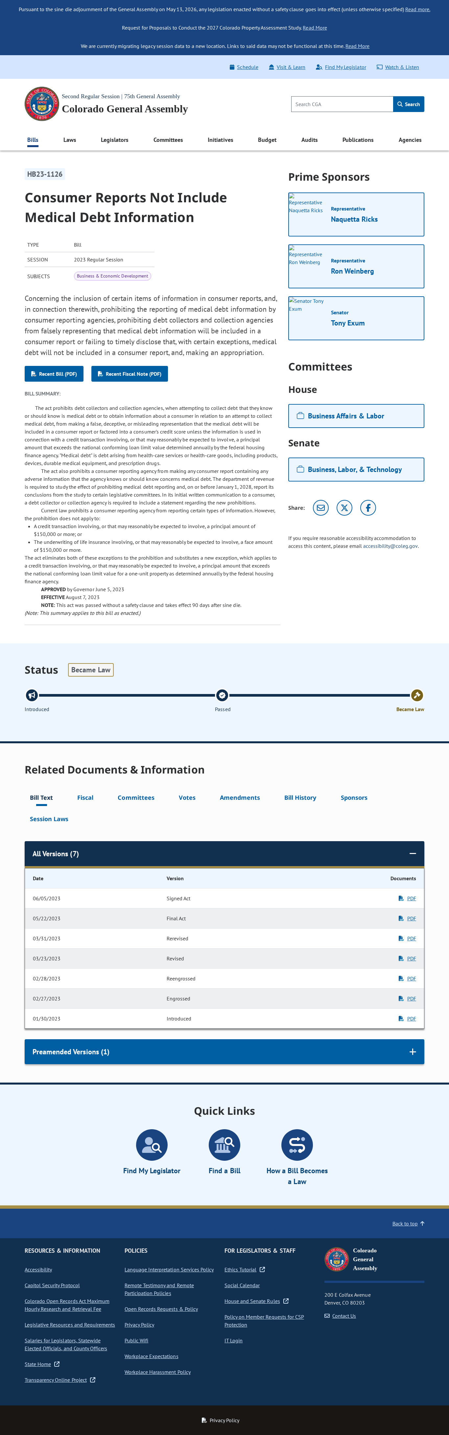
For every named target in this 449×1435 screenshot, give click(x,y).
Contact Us (344, 1315)
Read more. (417, 9)
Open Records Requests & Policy (161, 1309)
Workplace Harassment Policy (158, 1372)
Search (412, 104)
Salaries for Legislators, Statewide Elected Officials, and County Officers (66, 1344)
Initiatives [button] (220, 140)
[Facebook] (368, 508)
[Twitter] (344, 508)
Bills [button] (32, 140)
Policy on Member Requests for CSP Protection (264, 1320)
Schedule (247, 67)
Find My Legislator (345, 67)
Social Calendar (242, 1285)
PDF (411, 898)
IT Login (234, 1340)
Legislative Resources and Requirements (70, 1324)
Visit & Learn (291, 67)
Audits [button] (309, 140)
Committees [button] (168, 140)
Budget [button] (267, 140)
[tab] (41, 798)
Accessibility (38, 1269)
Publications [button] (358, 140)
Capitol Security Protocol (52, 1285)
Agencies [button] (410, 140)
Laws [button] (69, 140)
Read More (315, 27)
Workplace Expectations (151, 1356)
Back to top (405, 1223)
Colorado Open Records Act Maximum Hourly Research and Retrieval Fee (67, 1305)
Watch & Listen (402, 67)
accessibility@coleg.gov (390, 546)
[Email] (321, 508)
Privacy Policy (139, 1324)
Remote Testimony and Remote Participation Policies (159, 1289)
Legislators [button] (115, 140)
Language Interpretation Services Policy (169, 1269)
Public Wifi (136, 1340)
